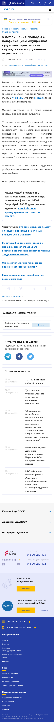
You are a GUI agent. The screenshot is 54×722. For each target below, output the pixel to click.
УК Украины (17, 98)
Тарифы (26, 589)
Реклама (6, 661)
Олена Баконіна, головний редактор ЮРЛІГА (28, 65)
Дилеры (5, 644)
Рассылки (6, 706)
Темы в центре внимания (12, 686)
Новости (17, 296)
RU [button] (32, 3)
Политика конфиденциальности (11, 649)
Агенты (5, 640)
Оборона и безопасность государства (20, 29)
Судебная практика (11, 32)
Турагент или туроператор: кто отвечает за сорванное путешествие (34, 397)
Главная (6, 296)
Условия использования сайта (12, 656)
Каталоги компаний (10, 682)
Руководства (7, 677)
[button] (4, 3)
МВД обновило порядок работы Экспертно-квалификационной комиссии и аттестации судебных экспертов (37, 481)
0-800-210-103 (36, 555)
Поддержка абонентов (12, 698)
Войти (41, 325)
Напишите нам (8, 702)
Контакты (6, 710)
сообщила (39, 98)
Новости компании (10, 673)
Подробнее (43, 610)
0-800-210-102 (36, 564)
